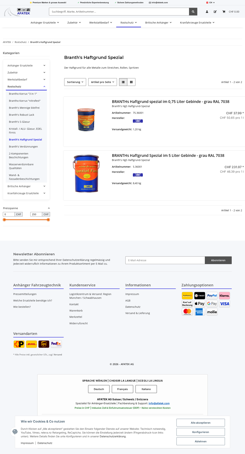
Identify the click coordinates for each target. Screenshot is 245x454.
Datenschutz (44, 442)
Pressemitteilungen (25, 294)
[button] (207, 11)
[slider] (4, 220)
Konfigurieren (200, 432)
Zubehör (13, 72)
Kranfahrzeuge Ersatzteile (23, 193)
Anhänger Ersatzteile (20, 65)
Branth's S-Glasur (19, 121)
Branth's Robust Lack (21, 114)
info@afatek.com (160, 2)
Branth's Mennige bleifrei (24, 107)
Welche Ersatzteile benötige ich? (32, 300)
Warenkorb (76, 310)
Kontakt (74, 304)
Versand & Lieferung (137, 313)
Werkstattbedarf (17, 79)
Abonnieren (218, 260)
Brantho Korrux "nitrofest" (25, 100)
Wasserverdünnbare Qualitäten (21, 166)
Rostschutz (14, 86)
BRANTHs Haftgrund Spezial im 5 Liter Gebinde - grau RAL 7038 (168, 155)
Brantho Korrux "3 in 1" (23, 93)
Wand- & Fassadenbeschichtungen (24, 177)
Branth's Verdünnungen (23, 146)
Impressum (27, 442)
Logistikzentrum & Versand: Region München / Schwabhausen (90, 295)
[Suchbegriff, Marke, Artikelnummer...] (193, 11)
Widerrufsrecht (78, 323)
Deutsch (99, 389)
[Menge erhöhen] (241, 129)
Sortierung (73, 82)
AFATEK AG (127, 364)
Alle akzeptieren (201, 422)
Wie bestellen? (22, 306)
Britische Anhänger (19, 186)
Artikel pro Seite (101, 82)
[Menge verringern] (206, 129)
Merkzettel (75, 317)
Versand (58, 354)
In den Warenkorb (224, 140)
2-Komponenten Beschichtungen (18, 155)
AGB (127, 300)
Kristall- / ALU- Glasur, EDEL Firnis (25, 130)
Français (122, 389)
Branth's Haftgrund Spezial (25, 139)
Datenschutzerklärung (113, 436)
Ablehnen (201, 441)
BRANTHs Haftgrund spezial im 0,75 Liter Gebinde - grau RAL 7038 (170, 101)
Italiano (146, 389)
